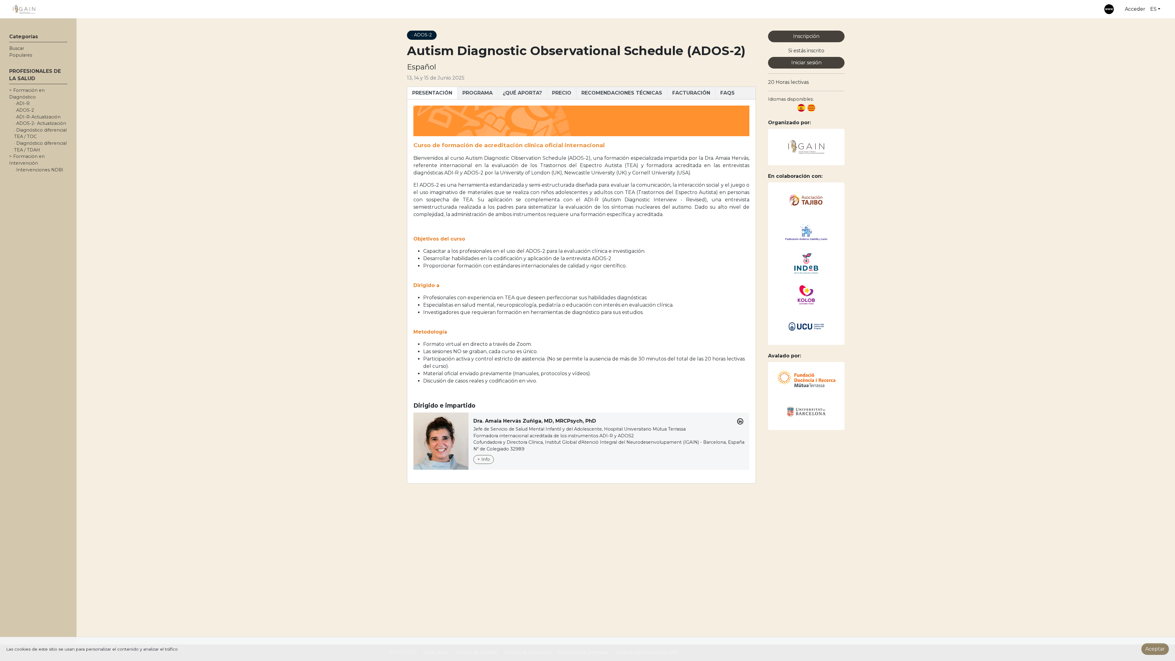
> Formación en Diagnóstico (27, 94)
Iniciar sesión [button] (806, 62)
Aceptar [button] (1155, 649)
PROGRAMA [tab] (477, 93)
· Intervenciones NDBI (38, 170)
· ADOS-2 (24, 110)
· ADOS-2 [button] (422, 35)
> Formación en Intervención (27, 160)
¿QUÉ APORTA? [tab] (522, 93)
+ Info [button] (483, 459)
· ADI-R (22, 103)
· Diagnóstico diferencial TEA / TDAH (40, 146)
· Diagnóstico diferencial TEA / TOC (40, 133)
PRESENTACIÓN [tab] (432, 93)
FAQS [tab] (727, 93)
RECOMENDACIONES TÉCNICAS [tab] (621, 93)
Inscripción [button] (806, 36)
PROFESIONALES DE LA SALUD (35, 74)
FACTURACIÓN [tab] (691, 93)
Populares (20, 55)
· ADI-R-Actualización (37, 117)
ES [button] (1153, 9)
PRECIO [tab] (561, 93)
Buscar (16, 48)
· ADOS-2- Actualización (40, 123)
